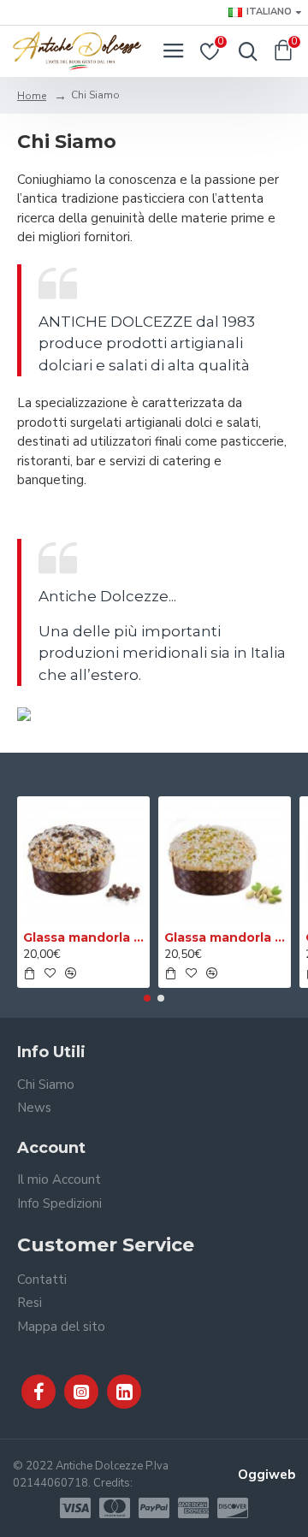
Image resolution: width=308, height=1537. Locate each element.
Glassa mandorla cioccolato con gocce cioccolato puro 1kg (83, 937)
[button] (147, 998)
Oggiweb (266, 1474)
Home (31, 96)
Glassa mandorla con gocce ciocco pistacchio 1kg (224, 937)
